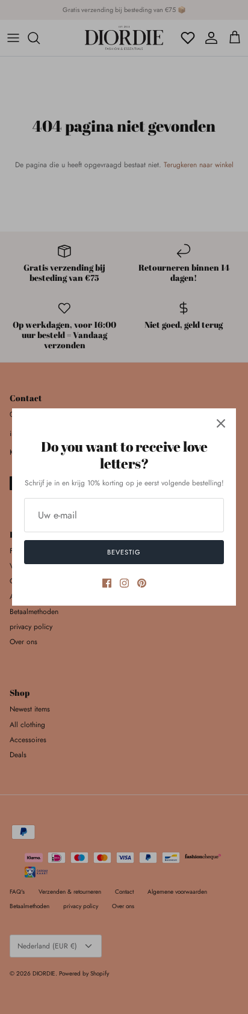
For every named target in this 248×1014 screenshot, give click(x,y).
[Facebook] (106, 583)
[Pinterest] (141, 583)
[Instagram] (124, 583)
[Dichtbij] (221, 423)
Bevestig (123, 552)
